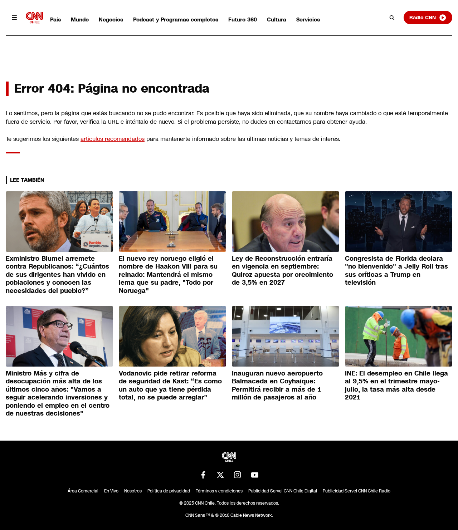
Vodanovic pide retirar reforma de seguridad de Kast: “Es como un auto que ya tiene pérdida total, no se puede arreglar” (170, 385)
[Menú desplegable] (14, 17)
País (55, 19)
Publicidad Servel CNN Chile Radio (356, 491)
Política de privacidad (168, 491)
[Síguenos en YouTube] (254, 475)
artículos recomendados (113, 139)
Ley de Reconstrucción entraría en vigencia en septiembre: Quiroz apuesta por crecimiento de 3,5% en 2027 (282, 271)
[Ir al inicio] (34, 18)
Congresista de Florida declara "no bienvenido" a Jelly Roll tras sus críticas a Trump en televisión (396, 271)
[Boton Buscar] (392, 17)
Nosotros (133, 491)
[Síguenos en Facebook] (203, 475)
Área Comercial (83, 491)
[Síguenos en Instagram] (237, 475)
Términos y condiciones (219, 491)
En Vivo (111, 491)
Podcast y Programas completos (175, 19)
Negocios (111, 19)
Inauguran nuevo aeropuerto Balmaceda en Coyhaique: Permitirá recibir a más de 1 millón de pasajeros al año (277, 385)
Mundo (80, 19)
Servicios (308, 19)
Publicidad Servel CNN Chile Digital (282, 491)
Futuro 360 (242, 19)
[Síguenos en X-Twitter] (220, 475)
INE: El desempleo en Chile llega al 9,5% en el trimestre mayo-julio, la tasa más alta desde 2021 (396, 385)
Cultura (276, 19)
